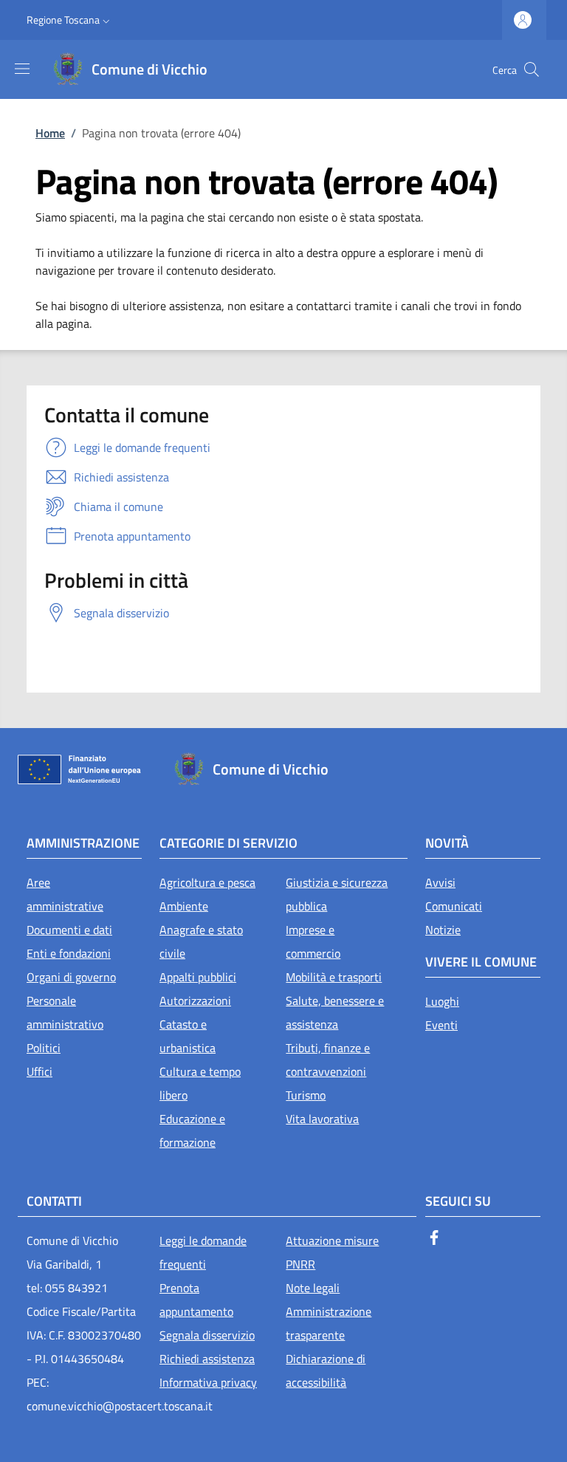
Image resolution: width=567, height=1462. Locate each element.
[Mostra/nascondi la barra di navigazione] (22, 68)
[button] (70, 20)
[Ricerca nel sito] (531, 69)
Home (50, 133)
